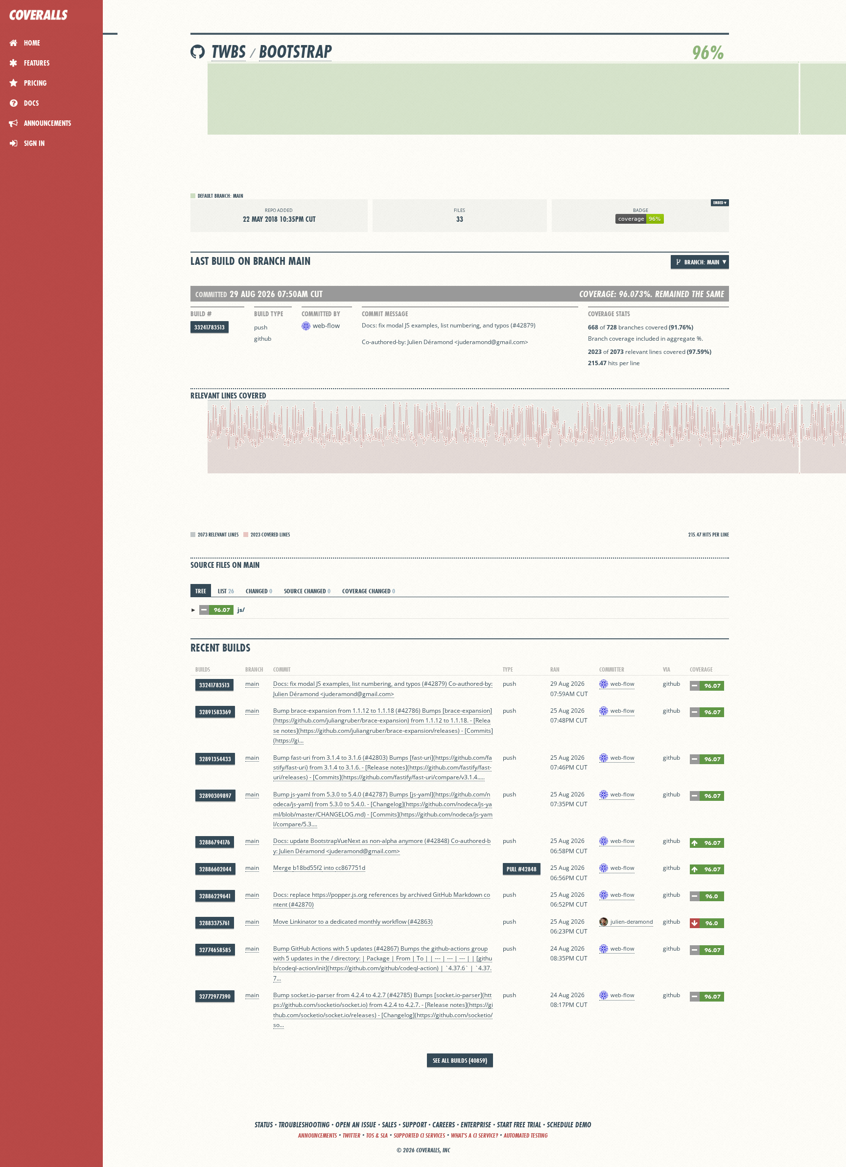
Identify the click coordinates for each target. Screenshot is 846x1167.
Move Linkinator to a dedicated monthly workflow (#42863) (353, 921)
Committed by (321, 314)
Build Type (268, 314)
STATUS (264, 1125)
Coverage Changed (368, 590)
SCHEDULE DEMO (569, 1125)
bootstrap (295, 51)
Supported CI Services (419, 1135)
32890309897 (215, 796)
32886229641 (215, 896)
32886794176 (214, 842)
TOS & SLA (377, 1135)
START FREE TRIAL (519, 1125)
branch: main (701, 261)
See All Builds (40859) (460, 1060)
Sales (389, 1125)
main (252, 683)
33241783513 (209, 327)
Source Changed (307, 590)
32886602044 (215, 869)
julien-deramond (632, 921)
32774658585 (215, 950)
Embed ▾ (720, 203)
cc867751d (350, 867)
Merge (283, 867)
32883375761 (214, 923)
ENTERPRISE (476, 1125)
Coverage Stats (609, 314)
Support (414, 1125)
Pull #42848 (522, 869)
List (226, 590)
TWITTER (351, 1135)
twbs (229, 51)
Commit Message (385, 314)
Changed (259, 590)
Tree (200, 590)
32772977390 (215, 996)
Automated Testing (526, 1135)
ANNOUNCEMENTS (317, 1135)
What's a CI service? (474, 1135)
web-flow (326, 325)
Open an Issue (355, 1125)
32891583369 (215, 712)
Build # (201, 314)
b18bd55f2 (307, 867)
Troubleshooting (304, 1125)
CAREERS (443, 1125)
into (328, 867)
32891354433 (215, 759)
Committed (211, 294)
